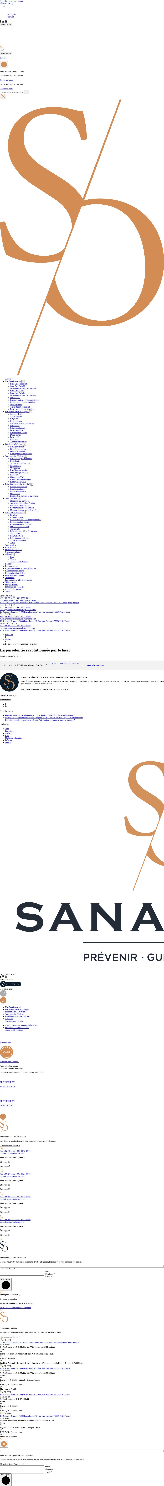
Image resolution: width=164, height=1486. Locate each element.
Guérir (7, 733)
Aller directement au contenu (11, 1)
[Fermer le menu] (3, 96)
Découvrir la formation (21, 1308)
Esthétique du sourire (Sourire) (17, 1016)
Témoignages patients (14, 1021)
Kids (7, 735)
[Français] (83, 9)
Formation (9, 731)
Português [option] (12, 14)
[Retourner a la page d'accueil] (7, 3)
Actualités (9, 1019)
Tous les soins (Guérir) (14, 1014)
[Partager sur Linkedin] (6, 707)
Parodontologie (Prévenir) (15, 1012)
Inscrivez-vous (6, 1308)
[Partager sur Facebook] (5, 704)
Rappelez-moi (6, 1062)
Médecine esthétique (13, 738)
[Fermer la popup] (4, 1444)
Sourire (8, 742)
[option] (86, 14)
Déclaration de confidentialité (17, 1028)
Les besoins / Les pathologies (17, 1009)
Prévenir (8, 740)
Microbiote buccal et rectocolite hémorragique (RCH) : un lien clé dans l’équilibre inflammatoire (44, 718)
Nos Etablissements (13, 1007)
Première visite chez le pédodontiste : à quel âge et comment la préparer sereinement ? (39, 715)
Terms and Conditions (14, 1030)
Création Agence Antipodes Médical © (21, 1025)
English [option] (11, 17)
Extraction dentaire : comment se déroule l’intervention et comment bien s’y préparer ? (40, 720)
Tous (7, 729)
